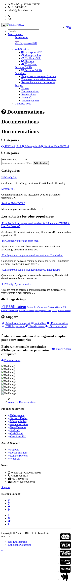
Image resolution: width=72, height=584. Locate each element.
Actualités (26, 97)
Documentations (30, 91)
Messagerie (32, 146)
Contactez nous (23, 103)
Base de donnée (64, 310)
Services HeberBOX (56, 146)
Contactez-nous (62, 349)
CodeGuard (30, 64)
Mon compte (15, 34)
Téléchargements (30, 100)
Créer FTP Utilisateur (9, 310)
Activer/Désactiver (26, 310)
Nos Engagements (17, 541)
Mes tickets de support (17, 323)
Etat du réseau (28, 94)
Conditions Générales (19, 544)
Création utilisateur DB (57, 307)
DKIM (54, 310)
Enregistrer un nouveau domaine (38, 76)
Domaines (20, 73)
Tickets (25, 88)
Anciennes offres (19, 424)
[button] (2, 550)
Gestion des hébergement (37, 307)
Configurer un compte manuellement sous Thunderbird (30, 269)
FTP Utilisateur (13, 306)
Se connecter (21, 37)
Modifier (47, 310)
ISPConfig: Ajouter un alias (16, 284)
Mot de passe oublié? (26, 43)
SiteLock (29, 61)
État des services (19, 455)
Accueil (12, 402)
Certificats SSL (32, 58)
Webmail (15, 458)
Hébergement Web (34, 52)
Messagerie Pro (32, 55)
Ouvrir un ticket (58, 326)
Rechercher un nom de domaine (38, 82)
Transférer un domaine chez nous (38, 79)
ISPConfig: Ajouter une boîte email (20, 240)
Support (19, 85)
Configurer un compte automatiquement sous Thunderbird (32, 255)
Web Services (22, 49)
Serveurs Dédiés (23, 67)
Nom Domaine (18, 427)
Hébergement (17, 415)
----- (17, 40)
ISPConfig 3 (12, 146)
